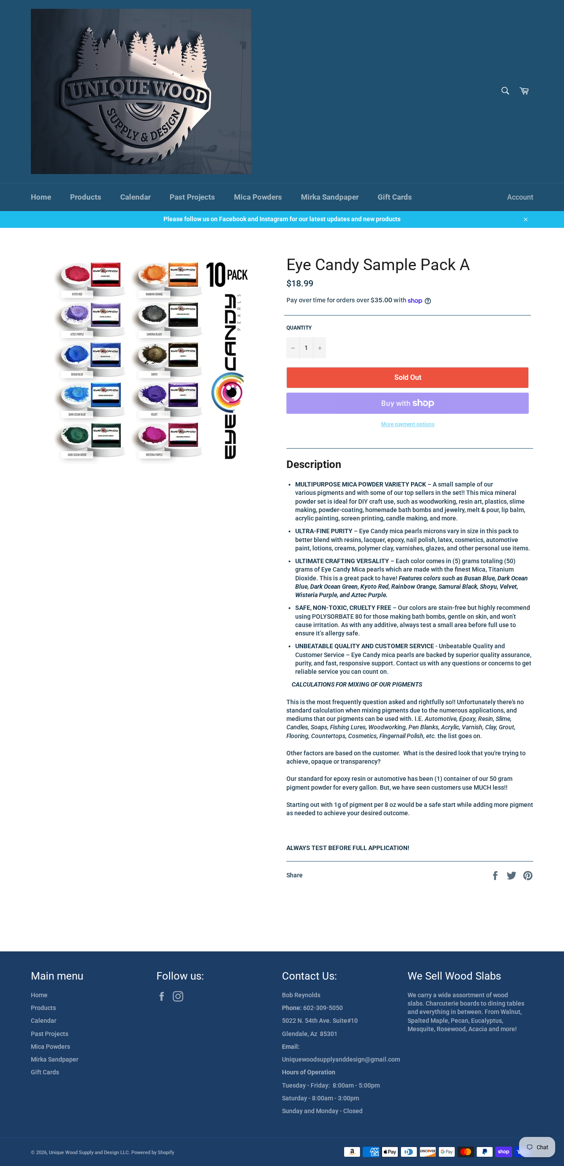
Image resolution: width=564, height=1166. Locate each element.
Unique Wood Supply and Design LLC (89, 1152)
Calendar (135, 197)
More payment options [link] (407, 424)
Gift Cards (395, 197)
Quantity (299, 328)
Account (520, 197)
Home (41, 197)
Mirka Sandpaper (330, 197)
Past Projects (192, 197)
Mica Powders (258, 197)
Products (85, 197)
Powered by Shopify (152, 1152)
